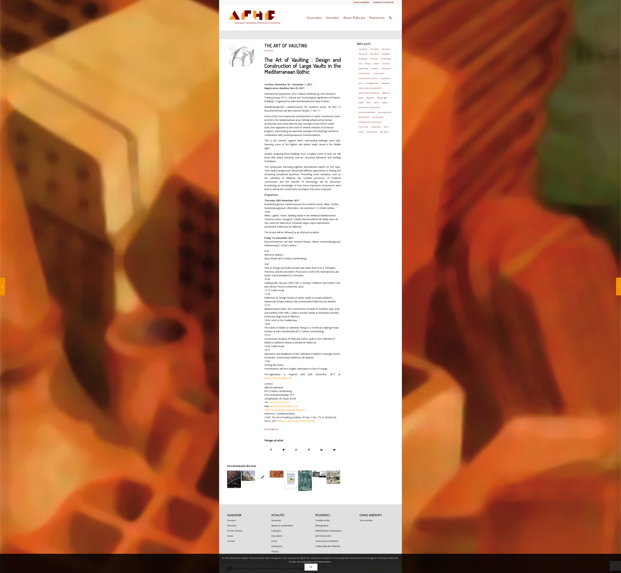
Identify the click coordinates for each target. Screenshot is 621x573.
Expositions (277, 535)
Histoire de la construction (370, 88)
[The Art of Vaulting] (241, 56)
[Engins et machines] (291, 480)
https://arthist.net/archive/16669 (296, 421)
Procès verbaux (235, 530)
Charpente (386, 68)
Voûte (361, 132)
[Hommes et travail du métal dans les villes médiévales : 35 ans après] (276, 474)
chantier (374, 68)
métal (361, 102)
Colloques (268, 50)
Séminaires (277, 546)
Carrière (386, 63)
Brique (368, 63)
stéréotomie (378, 117)
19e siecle (363, 54)
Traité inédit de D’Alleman (328, 546)
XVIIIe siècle (372, 132)
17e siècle (374, 49)
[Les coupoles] (248, 476)
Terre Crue (363, 127)
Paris (369, 102)
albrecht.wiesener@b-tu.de (278, 378)
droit (361, 83)
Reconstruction (385, 112)
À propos (231, 520)
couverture (385, 78)
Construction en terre (368, 78)
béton (376, 63)
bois (360, 63)
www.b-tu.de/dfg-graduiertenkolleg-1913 (285, 409)
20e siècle (374, 54)
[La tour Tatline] (2, 286)
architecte (363, 59)
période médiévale (367, 112)
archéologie (386, 59)
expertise (385, 83)
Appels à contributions (282, 525)
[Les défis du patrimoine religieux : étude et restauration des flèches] (319, 474)
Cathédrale (363, 68)
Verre (386, 127)
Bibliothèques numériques (329, 530)
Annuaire (231, 525)
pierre (376, 102)
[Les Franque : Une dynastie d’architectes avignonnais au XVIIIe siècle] (333, 477)
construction (378, 73)
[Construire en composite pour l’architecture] (618, 286)
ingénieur (386, 93)
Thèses (275, 551)
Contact (231, 541)
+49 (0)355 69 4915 (279, 402)
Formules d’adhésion (383, 2)
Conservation (364, 73)
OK (311, 567)
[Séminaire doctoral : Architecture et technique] (262, 477)
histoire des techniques (369, 93)
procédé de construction (369, 107)
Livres (274, 541)
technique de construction (370, 122)
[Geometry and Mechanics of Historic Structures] (305, 481)
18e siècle (386, 49)
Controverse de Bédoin (327, 541)
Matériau (370, 97)
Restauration (364, 117)
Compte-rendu (323, 520)
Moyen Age (382, 97)
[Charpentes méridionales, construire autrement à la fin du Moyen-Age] (234, 479)
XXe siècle (384, 132)
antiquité (386, 54)
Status (230, 535)
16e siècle (363, 49)
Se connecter (366, 520)
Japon (361, 97)
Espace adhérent (361, 2)
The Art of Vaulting (285, 45)
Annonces (276, 520)
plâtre (385, 102)
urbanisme (376, 127)
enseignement (372, 83)
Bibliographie (322, 525)
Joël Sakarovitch (323, 535)
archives (374, 59)
